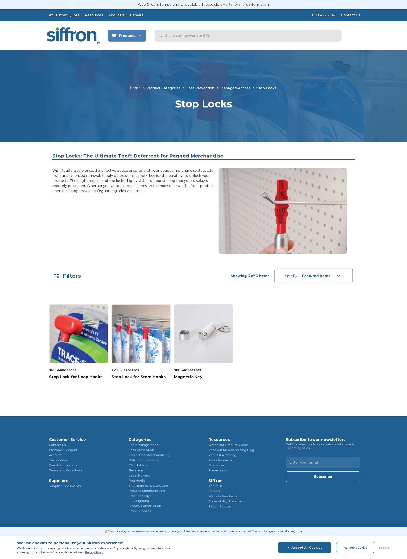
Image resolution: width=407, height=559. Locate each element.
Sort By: (291, 276)
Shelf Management (143, 445)
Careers (136, 15)
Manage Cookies (355, 547)
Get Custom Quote (63, 15)
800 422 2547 (324, 15)
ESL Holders (138, 465)
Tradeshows (217, 470)
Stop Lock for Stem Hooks (139, 377)
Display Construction (145, 506)
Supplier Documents (65, 486)
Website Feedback (222, 496)
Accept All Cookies (306, 547)
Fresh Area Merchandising (149, 455)
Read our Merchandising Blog (231, 450)
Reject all (384, 547)
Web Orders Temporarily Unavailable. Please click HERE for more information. (203, 5)
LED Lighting (139, 501)
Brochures (216, 465)
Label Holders (139, 475)
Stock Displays (140, 496)
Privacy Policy (94, 552)
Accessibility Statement (226, 501)
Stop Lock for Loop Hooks (75, 377)
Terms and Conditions (66, 470)
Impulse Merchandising (147, 491)
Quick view (78, 334)
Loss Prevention (141, 450)
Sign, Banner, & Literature (148, 486)
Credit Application (63, 465)
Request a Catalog (222, 455)
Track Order (58, 460)
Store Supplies (140, 511)
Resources (94, 15)
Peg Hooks (137, 480)
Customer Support (63, 450)
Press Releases (220, 460)
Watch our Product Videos (228, 445)
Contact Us (350, 15)
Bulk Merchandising (144, 460)
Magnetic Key (188, 377)
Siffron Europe (219, 506)
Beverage (136, 470)
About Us (116, 15)
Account (55, 455)
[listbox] (321, 275)
